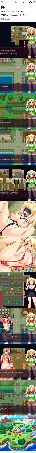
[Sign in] (34, 2)
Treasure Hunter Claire (12, 11)
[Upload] (30, 2)
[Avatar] (3, 7)
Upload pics (18, 2)
